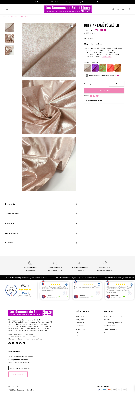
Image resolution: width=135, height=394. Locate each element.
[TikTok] (24, 343)
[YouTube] (20, 343)
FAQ (77, 332)
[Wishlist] (118, 9)
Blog (105, 332)
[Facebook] (91, 96)
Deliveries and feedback (113, 316)
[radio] (87, 68)
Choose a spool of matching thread (105, 75)
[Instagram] (13, 343)
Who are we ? (81, 316)
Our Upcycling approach (113, 323)
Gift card (107, 319)
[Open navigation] (7, 9)
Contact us (80, 323)
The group (80, 319)
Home (4, 16)
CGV (77, 335)
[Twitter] (94, 96)
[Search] (113, 9)
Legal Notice (80, 329)
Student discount (110, 329)
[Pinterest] (97, 96)
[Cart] (129, 9)
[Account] (123, 9)
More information (94, 101)
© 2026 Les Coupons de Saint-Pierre (21, 390)
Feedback (80, 326)
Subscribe (18, 374)
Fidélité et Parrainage (111, 326)
